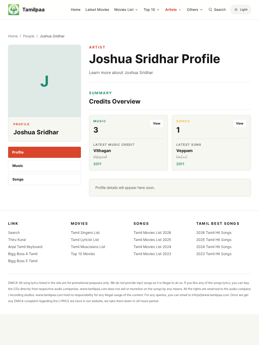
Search (14, 232)
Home (75, 9)
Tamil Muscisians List (88, 246)
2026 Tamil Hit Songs (213, 232)
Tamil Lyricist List (85, 239)
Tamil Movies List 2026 (152, 232)
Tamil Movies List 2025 (152, 239)
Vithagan (102, 150)
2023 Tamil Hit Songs (213, 254)
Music (17, 165)
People (28, 36)
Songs (18, 179)
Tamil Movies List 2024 (152, 246)
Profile (18, 152)
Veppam (184, 150)
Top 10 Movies (83, 254)
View (156, 123)
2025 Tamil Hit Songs (213, 239)
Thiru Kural (17, 239)
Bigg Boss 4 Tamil (22, 254)
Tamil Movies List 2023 (152, 254)
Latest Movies (97, 9)
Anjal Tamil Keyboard (25, 246)
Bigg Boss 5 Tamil (22, 261)
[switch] (241, 9)
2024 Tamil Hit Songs (213, 246)
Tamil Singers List (85, 232)
